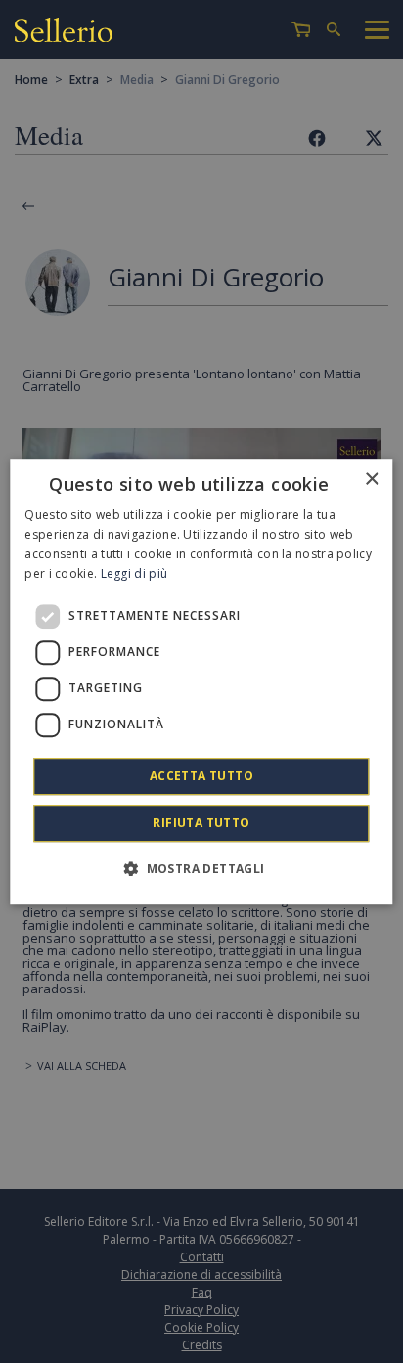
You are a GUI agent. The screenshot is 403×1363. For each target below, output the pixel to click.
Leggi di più (134, 573)
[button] (201, 868)
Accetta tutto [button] (201, 776)
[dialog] (201, 681)
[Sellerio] (63, 30)
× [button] (371, 479)
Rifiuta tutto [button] (201, 822)
